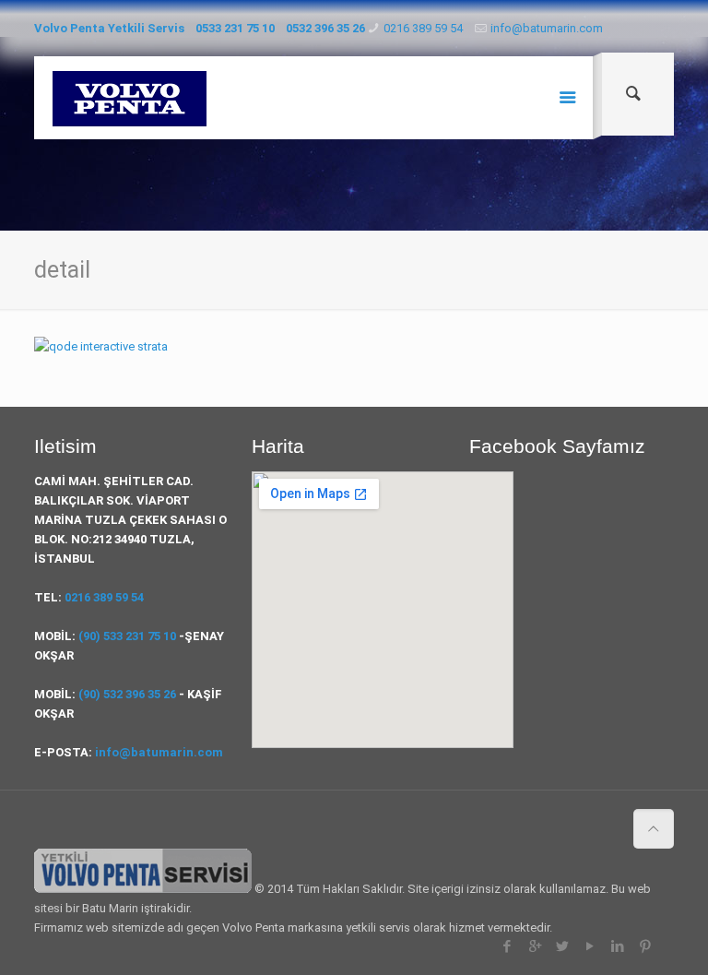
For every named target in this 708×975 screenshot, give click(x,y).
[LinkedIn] (618, 946)
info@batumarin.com (546, 28)
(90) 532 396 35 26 (127, 694)
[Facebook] (507, 946)
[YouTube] (590, 946)
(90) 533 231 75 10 (127, 636)
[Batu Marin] (129, 97)
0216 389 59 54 (423, 28)
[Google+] (535, 946)
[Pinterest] (645, 946)
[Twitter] (562, 946)
